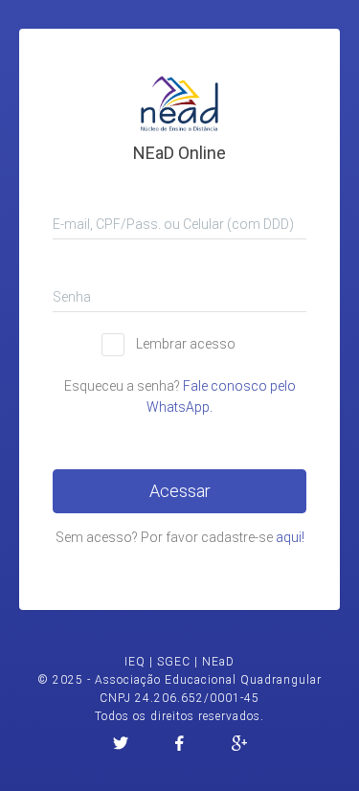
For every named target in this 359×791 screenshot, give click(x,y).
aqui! (290, 537)
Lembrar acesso (186, 343)
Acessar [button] (180, 491)
